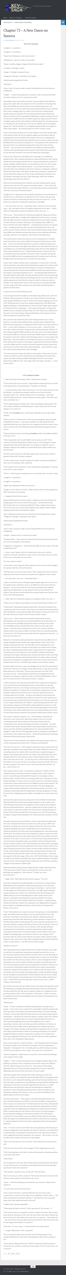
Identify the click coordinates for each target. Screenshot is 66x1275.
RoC (9, 1253)
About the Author (30, 18)
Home (5, 18)
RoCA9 (13, 1253)
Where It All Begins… (16, 18)
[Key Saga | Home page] (17, 7)
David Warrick (10, 40)
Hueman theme (25, 1271)
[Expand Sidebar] (63, 22)
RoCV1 (17, 1253)
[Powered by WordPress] (10, 1271)
